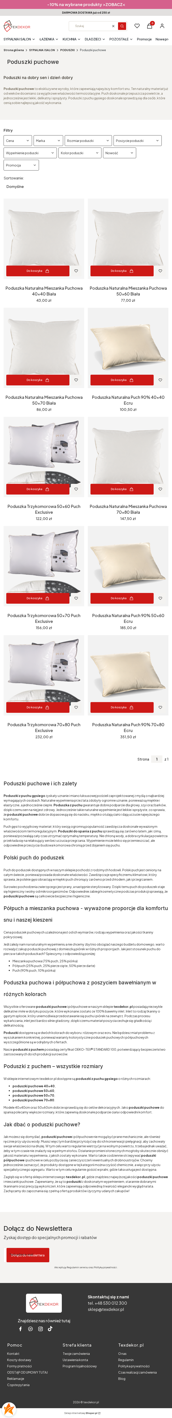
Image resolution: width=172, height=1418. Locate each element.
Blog (121, 1378)
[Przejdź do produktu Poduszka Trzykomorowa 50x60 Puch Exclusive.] (44, 457)
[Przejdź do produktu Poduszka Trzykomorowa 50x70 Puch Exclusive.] (44, 566)
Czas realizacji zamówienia (137, 1372)
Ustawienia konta (75, 1360)
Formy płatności (19, 1366)
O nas (122, 1353)
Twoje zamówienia (76, 1353)
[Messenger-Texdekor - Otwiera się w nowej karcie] (30, 1329)
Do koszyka (34, 270)
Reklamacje (15, 1378)
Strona (143, 759)
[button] (122, 26)
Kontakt (13, 1353)
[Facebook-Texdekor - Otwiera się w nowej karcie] (20, 1329)
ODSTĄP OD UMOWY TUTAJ (27, 1372)
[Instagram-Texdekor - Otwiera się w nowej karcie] (40, 1329)
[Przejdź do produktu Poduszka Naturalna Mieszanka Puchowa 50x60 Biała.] (128, 239)
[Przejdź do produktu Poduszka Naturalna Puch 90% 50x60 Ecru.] (128, 566)
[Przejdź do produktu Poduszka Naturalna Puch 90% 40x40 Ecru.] (128, 348)
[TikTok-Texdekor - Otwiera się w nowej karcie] (50, 1329)
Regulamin (126, 1360)
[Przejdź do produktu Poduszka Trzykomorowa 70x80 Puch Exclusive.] (44, 675)
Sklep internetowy (80, 1413)
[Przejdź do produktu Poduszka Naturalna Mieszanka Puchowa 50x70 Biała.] (44, 348)
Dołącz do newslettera (28, 1255)
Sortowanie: (14, 178)
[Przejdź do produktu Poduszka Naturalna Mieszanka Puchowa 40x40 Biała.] (44, 239)
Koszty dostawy (19, 1360)
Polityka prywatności (134, 1366)
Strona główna (14, 50)
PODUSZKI (67, 50)
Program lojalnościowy (80, 1366)
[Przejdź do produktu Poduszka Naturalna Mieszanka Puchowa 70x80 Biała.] (128, 457)
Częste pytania (18, 1385)
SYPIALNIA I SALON (42, 50)
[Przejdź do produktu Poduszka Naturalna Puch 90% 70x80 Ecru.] (128, 675)
